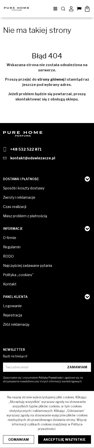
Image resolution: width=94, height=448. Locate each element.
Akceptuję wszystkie (64, 439)
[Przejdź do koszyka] (87, 9)
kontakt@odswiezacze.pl (32, 158)
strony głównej (50, 79)
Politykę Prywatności (51, 377)
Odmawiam (18, 439)
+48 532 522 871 (26, 149)
